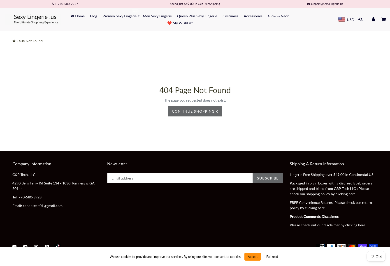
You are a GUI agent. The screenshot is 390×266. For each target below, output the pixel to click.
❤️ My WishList (180, 23)
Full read (272, 257)
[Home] (14, 41)
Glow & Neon (278, 16)
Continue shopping (194, 111)
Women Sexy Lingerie (119, 16)
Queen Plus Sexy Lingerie (197, 16)
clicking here (345, 194)
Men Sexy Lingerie (157, 16)
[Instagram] (36, 247)
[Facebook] (14, 247)
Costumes (230, 16)
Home (79, 16)
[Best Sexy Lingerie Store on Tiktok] (57, 247)
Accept (253, 257)
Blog (93, 16)
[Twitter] (25, 247)
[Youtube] (47, 247)
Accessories (253, 16)
